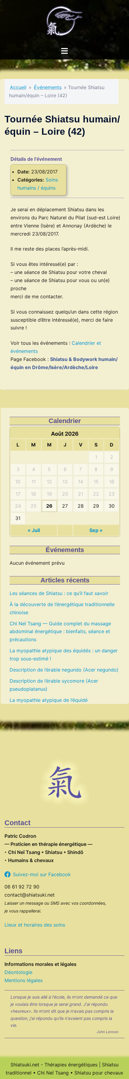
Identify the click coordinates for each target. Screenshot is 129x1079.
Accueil (18, 87)
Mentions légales (23, 980)
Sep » (96, 530)
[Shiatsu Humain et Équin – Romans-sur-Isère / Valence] (64, 23)
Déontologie (18, 972)
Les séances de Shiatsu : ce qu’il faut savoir (59, 593)
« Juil (34, 530)
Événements (48, 87)
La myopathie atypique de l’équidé (49, 700)
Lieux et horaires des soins (34, 925)
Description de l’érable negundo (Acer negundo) (64, 670)
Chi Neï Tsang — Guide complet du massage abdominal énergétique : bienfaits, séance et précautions (60, 632)
